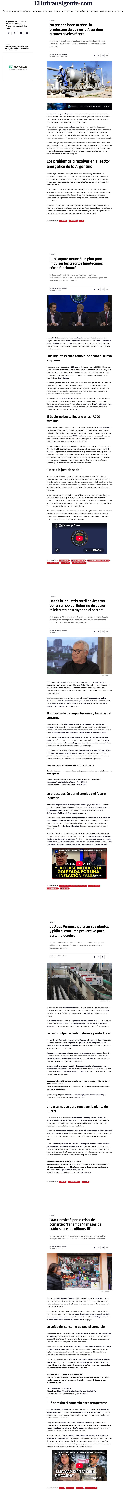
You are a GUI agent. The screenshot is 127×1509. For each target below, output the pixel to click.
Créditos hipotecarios (79, 560)
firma (107, 1010)
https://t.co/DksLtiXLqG (56, 782)
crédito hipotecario (73, 341)
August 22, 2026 (82, 1394)
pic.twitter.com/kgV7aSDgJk (95, 1095)
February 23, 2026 (84, 1172)
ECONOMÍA (37, 11)
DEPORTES (67, 11)
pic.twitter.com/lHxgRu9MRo (85, 1391)
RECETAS (119, 11)
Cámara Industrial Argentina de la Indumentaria (74, 682)
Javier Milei (85, 685)
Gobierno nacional (53, 563)
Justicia (87, 1013)
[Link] (103, 55)
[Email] (27, 33)
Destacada (74, 221)
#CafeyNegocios (54, 1388)
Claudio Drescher (99, 682)
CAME (58, 1298)
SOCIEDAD (47, 11)
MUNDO (57, 11)
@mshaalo (67, 1388)
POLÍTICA (26, 11)
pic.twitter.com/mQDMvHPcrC (73, 1170)
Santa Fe (86, 1182)
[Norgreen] (18, 67)
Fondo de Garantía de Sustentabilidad (99, 560)
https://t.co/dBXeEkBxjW (74, 1095)
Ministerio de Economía (79, 563)
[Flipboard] (21, 33)
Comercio (70, 1488)
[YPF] (79, 107)
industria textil (53, 888)
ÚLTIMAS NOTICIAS (11, 11)
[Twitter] (14, 33)
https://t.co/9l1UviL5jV (65, 1391)
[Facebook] (8, 33)
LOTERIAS (93, 11)
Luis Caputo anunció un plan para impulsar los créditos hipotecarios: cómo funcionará (17, 48)
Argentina (68, 114)
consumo (80, 1488)
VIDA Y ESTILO (106, 11)
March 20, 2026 (81, 785)
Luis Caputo (78, 338)
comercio (98, 1298)
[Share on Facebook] (94, 55)
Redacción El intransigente (59, 54)
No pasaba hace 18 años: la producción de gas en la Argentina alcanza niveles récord (16, 25)
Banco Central (64, 560)
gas (61, 114)
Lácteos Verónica (68, 1008)
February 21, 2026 (78, 1097)
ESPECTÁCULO (81, 11)
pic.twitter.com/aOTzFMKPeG (76, 782)
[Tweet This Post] (99, 55)
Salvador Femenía (67, 1298)
